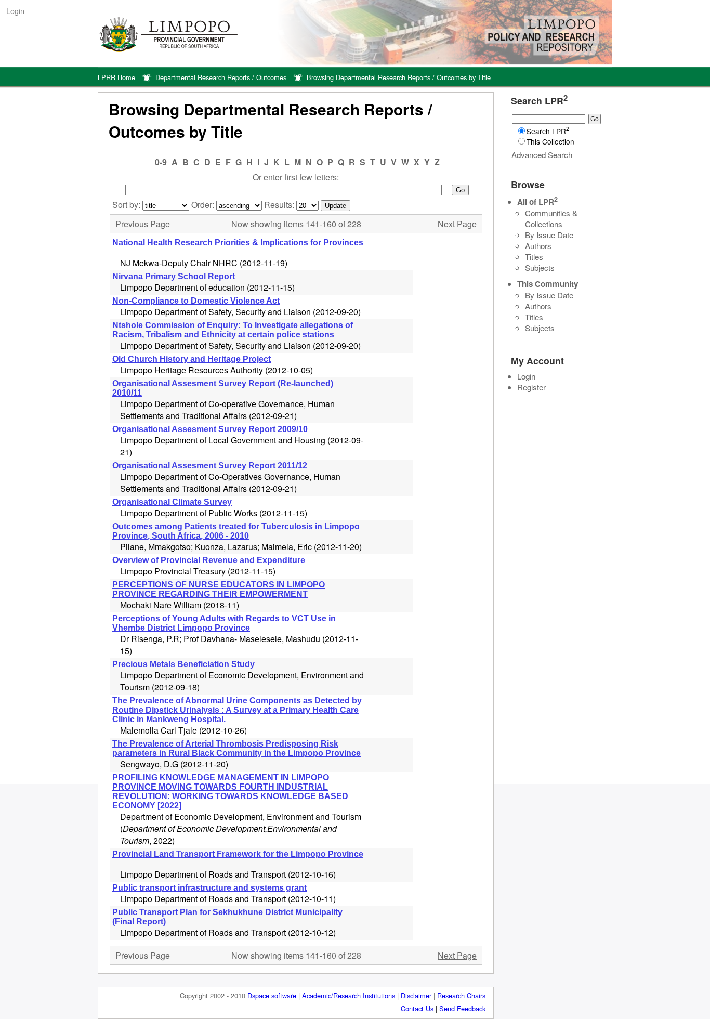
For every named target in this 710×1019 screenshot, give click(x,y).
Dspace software (271, 995)
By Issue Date (549, 234)
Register (531, 387)
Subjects (540, 267)
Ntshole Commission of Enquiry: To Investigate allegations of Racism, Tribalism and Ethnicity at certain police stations (232, 330)
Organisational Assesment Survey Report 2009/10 (210, 429)
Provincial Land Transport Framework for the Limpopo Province (237, 854)
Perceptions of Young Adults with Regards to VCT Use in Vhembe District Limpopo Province (224, 623)
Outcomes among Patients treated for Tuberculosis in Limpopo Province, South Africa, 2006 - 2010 (236, 531)
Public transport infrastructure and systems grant (209, 887)
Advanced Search (541, 154)
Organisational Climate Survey (172, 502)
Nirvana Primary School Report (173, 276)
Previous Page (142, 224)
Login (15, 10)
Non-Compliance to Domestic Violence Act (196, 300)
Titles (534, 256)
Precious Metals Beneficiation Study (183, 664)
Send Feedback (462, 1008)
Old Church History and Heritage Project (191, 359)
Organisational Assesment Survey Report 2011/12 (209, 465)
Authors (538, 245)
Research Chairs (461, 995)
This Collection (550, 141)
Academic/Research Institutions (348, 995)
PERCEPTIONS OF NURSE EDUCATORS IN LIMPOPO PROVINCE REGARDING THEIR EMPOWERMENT (218, 589)
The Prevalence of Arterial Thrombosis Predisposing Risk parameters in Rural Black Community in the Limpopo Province (236, 748)
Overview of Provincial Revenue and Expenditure (208, 560)
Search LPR (548, 131)
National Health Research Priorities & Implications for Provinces (237, 242)
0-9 (161, 162)
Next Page (457, 224)
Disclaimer (416, 995)
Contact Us (417, 1008)
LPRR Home (116, 77)
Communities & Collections (551, 218)
